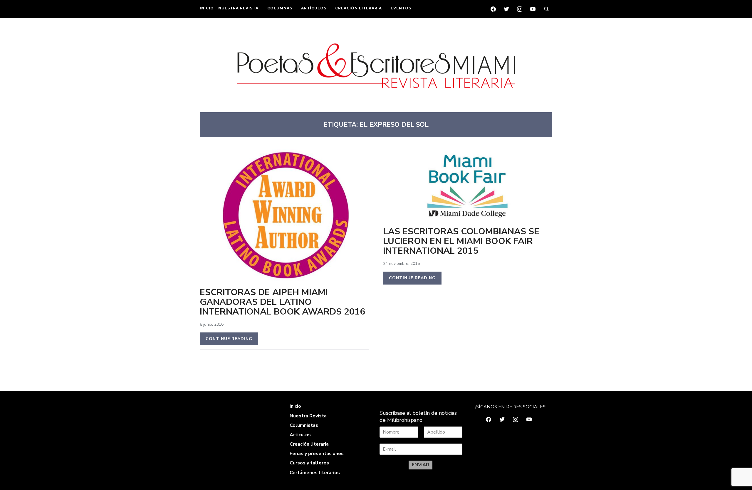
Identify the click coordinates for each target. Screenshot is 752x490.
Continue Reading (229, 339)
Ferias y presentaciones (317, 453)
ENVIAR (420, 464)
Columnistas (304, 425)
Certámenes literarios (315, 472)
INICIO (207, 8)
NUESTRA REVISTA (238, 8)
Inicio (295, 406)
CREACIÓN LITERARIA (358, 8)
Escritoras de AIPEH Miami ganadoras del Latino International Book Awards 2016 (282, 302)
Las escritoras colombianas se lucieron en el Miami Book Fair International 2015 (461, 241)
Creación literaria (309, 444)
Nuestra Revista (308, 416)
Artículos (300, 435)
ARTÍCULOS (313, 8)
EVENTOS (401, 8)
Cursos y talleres (309, 463)
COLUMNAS (279, 8)
